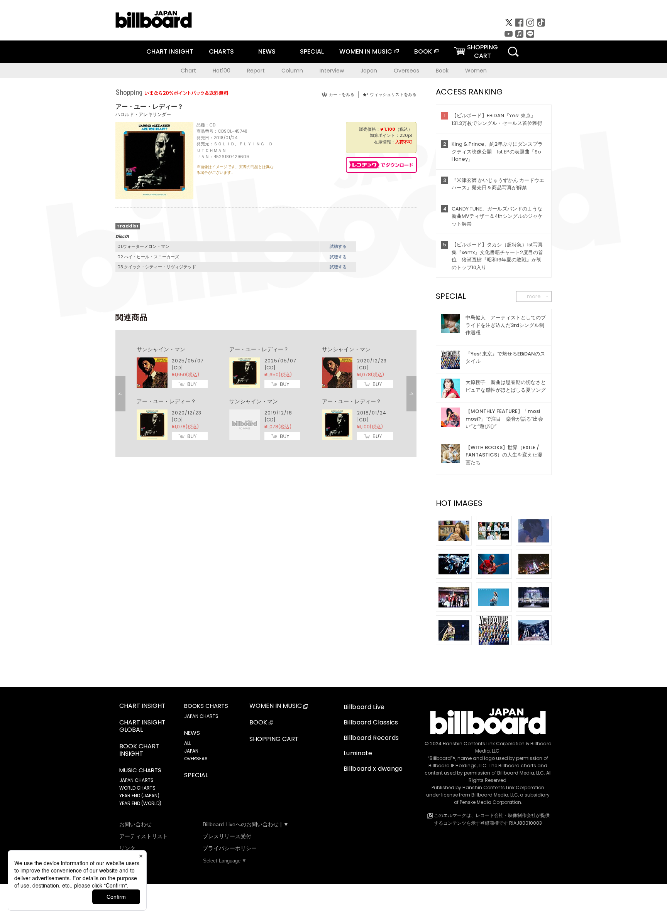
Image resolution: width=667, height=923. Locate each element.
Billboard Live (364, 706)
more (534, 296)
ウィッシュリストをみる (393, 94)
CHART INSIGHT (169, 51)
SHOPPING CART (274, 739)
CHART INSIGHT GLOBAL (142, 726)
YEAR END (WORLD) (140, 803)
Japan (369, 70)
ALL (187, 743)
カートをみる (341, 94)
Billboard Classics (371, 722)
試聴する (338, 246)
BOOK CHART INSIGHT (139, 750)
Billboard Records (371, 737)
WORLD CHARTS (137, 788)
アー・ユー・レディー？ (259, 349)
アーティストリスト (143, 836)
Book (442, 70)
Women (476, 70)
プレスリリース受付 (227, 836)
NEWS (267, 51)
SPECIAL (312, 51)
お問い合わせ (135, 824)
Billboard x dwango (373, 768)
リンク (127, 848)
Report (256, 70)
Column (292, 70)
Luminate (358, 753)
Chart (188, 70)
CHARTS (221, 51)
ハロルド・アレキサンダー (143, 114)
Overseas (406, 70)
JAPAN (191, 751)
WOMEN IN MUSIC (365, 51)
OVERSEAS (196, 758)
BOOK (423, 51)
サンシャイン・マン (161, 349)
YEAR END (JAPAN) (139, 795)
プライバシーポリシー (230, 848)
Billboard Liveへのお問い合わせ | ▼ (246, 824)
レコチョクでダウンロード (381, 165)
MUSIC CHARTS (140, 770)
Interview (332, 70)
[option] (266, 394)
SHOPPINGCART (482, 51)
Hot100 (221, 70)
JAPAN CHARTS (136, 780)
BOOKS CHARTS (206, 705)
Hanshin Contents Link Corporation (484, 743)
